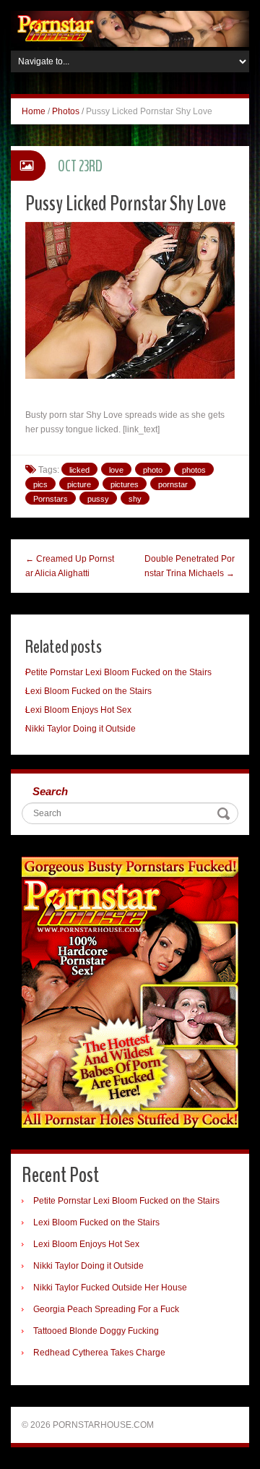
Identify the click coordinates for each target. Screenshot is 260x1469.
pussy (98, 498)
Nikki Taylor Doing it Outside (80, 729)
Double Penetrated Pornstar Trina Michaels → (189, 566)
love (116, 470)
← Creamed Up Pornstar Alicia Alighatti (69, 566)
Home (34, 111)
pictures (124, 484)
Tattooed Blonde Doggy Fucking (96, 1331)
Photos (65, 111)
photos (194, 470)
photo (152, 470)
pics (40, 484)
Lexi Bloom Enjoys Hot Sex (78, 710)
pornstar (173, 484)
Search (50, 791)
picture (79, 484)
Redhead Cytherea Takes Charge (99, 1353)
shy (135, 498)
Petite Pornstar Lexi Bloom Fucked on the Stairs (118, 672)
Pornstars (50, 498)
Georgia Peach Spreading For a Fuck (106, 1309)
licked (79, 470)
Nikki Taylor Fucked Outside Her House (110, 1287)
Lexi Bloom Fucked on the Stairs (88, 691)
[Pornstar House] (130, 28)
